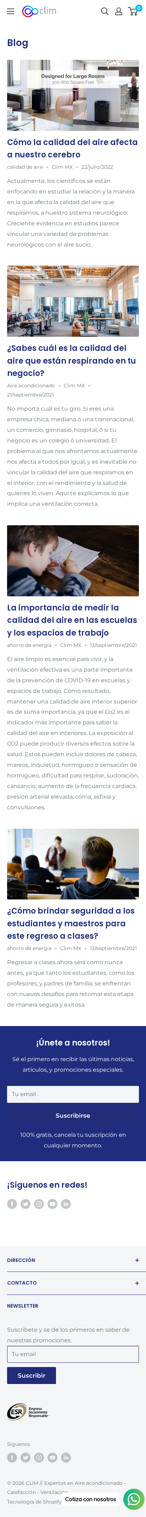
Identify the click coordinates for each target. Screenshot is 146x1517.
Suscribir (31, 1375)
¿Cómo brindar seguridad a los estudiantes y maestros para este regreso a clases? (71, 923)
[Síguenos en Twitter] (25, 1204)
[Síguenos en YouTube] (52, 1204)
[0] (133, 11)
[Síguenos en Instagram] (39, 1204)
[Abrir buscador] (105, 11)
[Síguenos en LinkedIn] (66, 1204)
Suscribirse (73, 1115)
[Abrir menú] (10, 11)
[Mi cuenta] (118, 11)
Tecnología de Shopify (34, 1502)
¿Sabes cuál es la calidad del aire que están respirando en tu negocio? (71, 360)
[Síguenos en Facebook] (12, 1204)
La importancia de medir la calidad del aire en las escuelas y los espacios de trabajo (72, 620)
